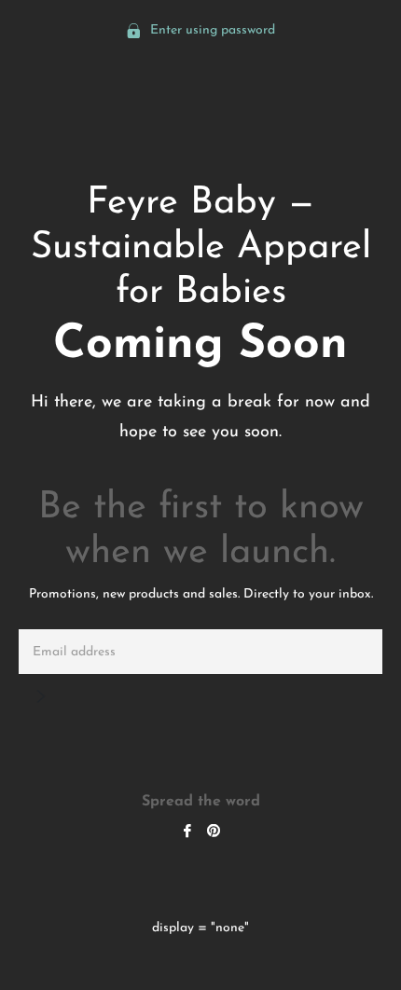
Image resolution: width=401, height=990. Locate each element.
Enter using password (210, 30)
